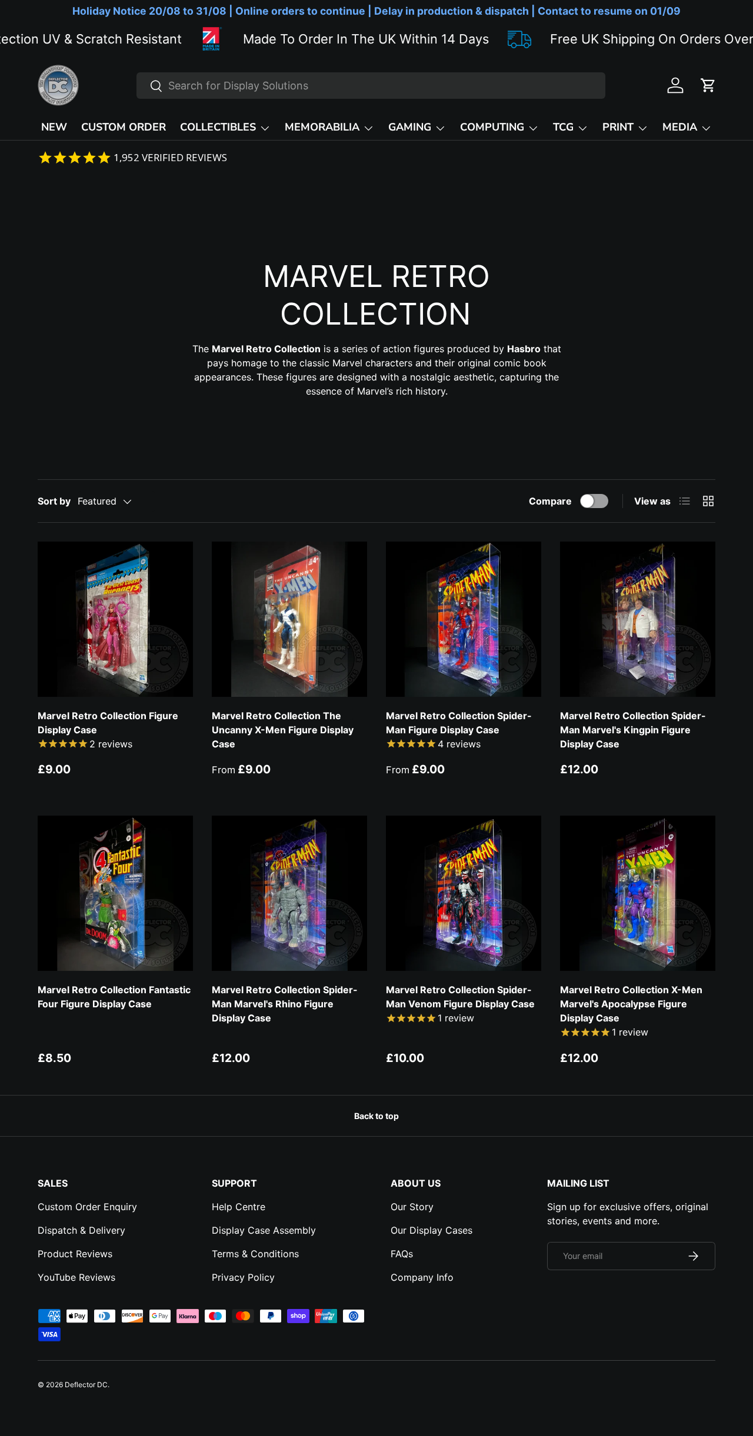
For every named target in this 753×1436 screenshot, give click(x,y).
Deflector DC (86, 1384)
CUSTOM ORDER (123, 127)
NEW (54, 127)
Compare (550, 501)
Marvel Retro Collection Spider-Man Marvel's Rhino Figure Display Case (285, 1004)
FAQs (402, 1254)
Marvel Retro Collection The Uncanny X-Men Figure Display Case (283, 730)
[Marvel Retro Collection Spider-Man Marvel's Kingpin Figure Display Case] (637, 619)
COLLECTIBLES (218, 127)
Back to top (376, 1116)
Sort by (54, 501)
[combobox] (370, 85)
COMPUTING (492, 127)
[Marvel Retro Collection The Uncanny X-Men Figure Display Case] (289, 619)
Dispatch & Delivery (81, 1230)
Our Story (412, 1207)
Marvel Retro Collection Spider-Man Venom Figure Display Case (460, 997)
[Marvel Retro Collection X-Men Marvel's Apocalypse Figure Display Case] (637, 893)
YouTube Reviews (76, 1277)
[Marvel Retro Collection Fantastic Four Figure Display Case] (115, 893)
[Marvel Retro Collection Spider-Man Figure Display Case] (463, 619)
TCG (563, 127)
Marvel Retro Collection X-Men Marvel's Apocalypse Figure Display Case (631, 1004)
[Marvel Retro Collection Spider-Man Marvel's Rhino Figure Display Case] (289, 893)
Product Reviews (75, 1254)
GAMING (409, 127)
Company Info (422, 1277)
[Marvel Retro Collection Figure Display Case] (115, 619)
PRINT (618, 127)
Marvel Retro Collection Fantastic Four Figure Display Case (114, 997)
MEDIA (679, 127)
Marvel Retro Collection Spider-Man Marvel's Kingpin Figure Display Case (633, 730)
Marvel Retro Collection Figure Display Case (108, 723)
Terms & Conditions (255, 1254)
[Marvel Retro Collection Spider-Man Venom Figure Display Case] (463, 893)
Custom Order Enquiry (87, 1207)
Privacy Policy (243, 1277)
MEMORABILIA (322, 127)
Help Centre (238, 1207)
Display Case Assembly (264, 1230)
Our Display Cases (431, 1230)
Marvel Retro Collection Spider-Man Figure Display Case (459, 723)
